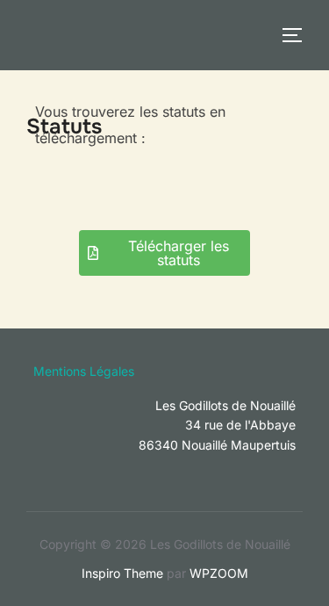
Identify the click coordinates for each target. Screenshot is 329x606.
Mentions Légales (83, 371)
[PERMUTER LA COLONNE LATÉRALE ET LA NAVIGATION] (298, 35)
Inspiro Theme (122, 573)
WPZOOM (219, 573)
